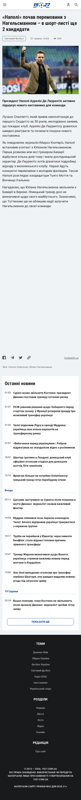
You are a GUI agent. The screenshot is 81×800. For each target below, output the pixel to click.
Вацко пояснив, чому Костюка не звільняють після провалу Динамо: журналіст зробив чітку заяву (44, 605)
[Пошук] (76, 4)
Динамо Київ (40, 652)
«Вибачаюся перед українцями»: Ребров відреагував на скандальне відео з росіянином (44, 445)
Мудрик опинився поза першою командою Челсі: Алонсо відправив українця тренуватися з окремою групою (44, 522)
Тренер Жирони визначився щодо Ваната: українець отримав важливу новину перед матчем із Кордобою (41, 558)
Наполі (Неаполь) (18, 367)
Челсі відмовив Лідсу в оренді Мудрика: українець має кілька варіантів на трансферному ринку (39, 429)
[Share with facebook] (4, 358)
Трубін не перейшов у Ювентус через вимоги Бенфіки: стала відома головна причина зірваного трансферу (42, 540)
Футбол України (41, 664)
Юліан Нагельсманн (40, 367)
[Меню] (8, 4)
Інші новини (40, 682)
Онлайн (40, 732)
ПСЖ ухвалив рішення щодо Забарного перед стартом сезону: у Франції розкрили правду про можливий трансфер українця (44, 411)
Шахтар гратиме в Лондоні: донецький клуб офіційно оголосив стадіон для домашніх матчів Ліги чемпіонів (42, 461)
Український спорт (40, 688)
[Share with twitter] (20, 358)
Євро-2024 (40, 676)
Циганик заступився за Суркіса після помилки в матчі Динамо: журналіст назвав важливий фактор (44, 504)
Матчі (40, 714)
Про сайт (40, 751)
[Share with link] (29, 358)
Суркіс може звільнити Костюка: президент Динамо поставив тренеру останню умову (42, 395)
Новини (40, 707)
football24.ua (71, 358)
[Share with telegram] (12, 358)
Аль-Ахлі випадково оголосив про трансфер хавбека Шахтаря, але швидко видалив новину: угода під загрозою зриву (44, 576)
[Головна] (40, 5)
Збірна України (40, 658)
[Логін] (68, 4)
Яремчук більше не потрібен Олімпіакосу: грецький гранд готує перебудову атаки (40, 477)
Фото (40, 720)
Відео (40, 726)
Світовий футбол (40, 670)
